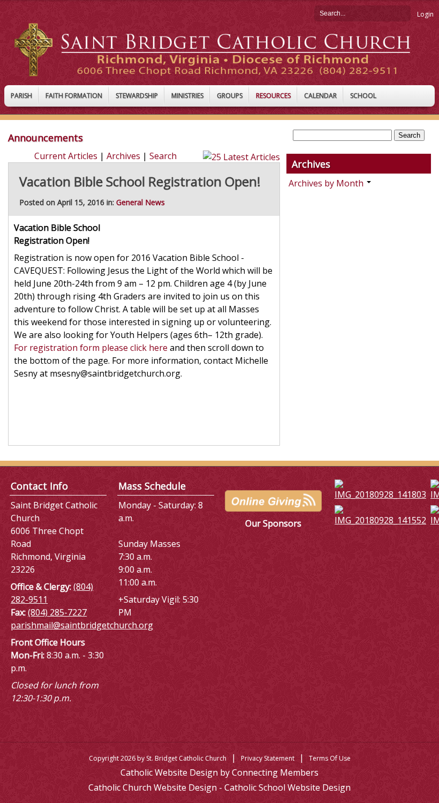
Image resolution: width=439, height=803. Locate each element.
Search (403, 12)
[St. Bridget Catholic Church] (219, 49)
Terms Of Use (330, 758)
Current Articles (65, 156)
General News (140, 202)
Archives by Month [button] (327, 183)
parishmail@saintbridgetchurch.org (82, 625)
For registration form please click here (91, 348)
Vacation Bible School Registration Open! (140, 181)
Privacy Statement (267, 758)
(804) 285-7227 (57, 612)
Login (425, 14)
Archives (123, 156)
